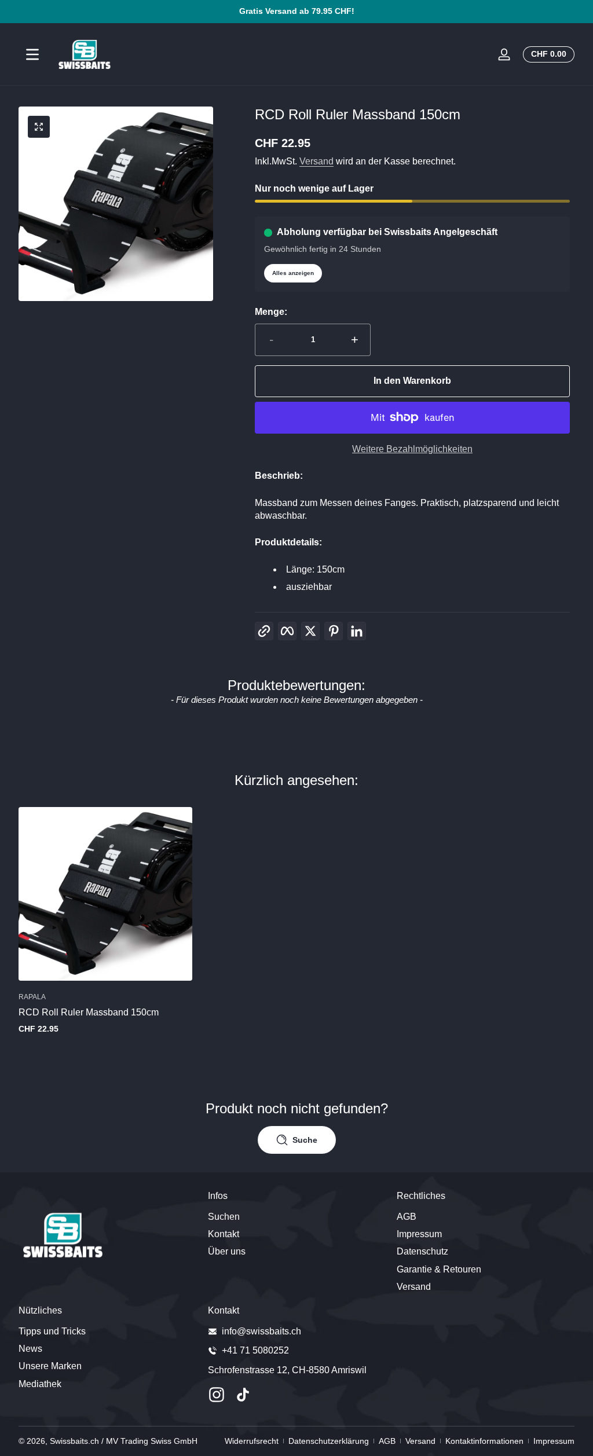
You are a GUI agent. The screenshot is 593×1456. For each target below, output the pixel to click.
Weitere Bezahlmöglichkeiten (412, 449)
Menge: (271, 312)
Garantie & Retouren (439, 1269)
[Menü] (32, 54)
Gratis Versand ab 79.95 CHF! (296, 11)
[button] (546, 54)
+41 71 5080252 (255, 1350)
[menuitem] (297, 1217)
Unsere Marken (50, 1366)
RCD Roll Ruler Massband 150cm (89, 1012)
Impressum (419, 1234)
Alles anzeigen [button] (293, 273)
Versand (316, 161)
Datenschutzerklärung (328, 1441)
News (30, 1349)
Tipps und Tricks (52, 1331)
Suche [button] (304, 1140)
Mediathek (40, 1384)
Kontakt (223, 1234)
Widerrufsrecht (252, 1441)
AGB (406, 1217)
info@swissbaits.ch (261, 1331)
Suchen (224, 1217)
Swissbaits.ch (74, 1441)
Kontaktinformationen (484, 1441)
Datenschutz (422, 1251)
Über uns (227, 1251)
